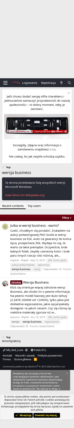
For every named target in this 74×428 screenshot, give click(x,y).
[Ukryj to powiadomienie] (68, 93)
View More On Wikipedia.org (24, 195)
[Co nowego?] (61, 82)
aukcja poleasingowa (23, 265)
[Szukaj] (69, 82)
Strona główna (22, 359)
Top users (34, 206)
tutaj (53, 149)
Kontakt (7, 355)
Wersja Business (30, 282)
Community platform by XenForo (34, 366)
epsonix (15, 317)
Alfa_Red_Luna (14, 350)
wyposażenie (52, 321)
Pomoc (7, 359)
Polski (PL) (39, 350)
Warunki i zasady (25, 355)
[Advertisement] (37, 39)
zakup (37, 269)
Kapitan (14, 260)
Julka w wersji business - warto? (34, 225)
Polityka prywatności (50, 355)
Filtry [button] (65, 218)
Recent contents (13, 206)
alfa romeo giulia (57, 260)
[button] (26, 350)
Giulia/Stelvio (18, 273)
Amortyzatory (11, 341)
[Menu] (5, 83)
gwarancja (43, 265)
